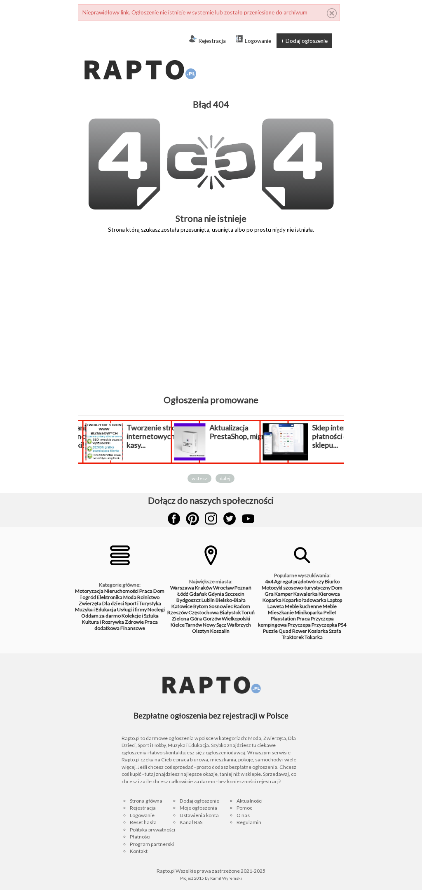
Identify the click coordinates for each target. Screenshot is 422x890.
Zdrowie (134, 622)
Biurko (332, 581)
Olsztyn (200, 631)
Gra (269, 594)
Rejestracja (212, 41)
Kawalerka (305, 594)
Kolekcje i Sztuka (140, 616)
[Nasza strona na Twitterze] (229, 518)
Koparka (272, 600)
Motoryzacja (89, 591)
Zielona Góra (187, 618)
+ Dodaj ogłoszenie (304, 41)
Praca (145, 591)
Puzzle (270, 631)
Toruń (248, 612)
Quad (285, 631)
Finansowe (132, 628)
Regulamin (249, 822)
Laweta (275, 606)
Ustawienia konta (199, 815)
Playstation (283, 618)
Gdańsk (198, 594)
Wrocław (223, 588)
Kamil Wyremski (226, 878)
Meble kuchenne (303, 606)
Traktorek (293, 637)
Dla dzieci (113, 603)
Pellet (330, 612)
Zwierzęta (90, 603)
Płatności (140, 837)
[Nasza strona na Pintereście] (192, 518)
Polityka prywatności (152, 830)
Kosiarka (318, 631)
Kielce (178, 625)
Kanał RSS (191, 822)
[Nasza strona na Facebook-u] (174, 518)
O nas (243, 815)
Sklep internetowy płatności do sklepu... (341, 436)
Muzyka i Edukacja (95, 609)
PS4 (342, 625)
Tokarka (314, 637)
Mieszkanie (281, 612)
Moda (129, 597)
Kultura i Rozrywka (103, 622)
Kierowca (329, 594)
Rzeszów (177, 612)
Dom (336, 588)
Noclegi (156, 609)
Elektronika (109, 597)
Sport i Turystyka (143, 603)
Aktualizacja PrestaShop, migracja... (245, 432)
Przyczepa (299, 625)
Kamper (283, 594)
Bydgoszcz (188, 600)
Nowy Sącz (214, 625)
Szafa (335, 631)
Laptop (334, 600)
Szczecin (234, 594)
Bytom (200, 606)
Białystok (230, 612)
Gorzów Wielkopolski (226, 618)
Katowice (181, 606)
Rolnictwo (148, 597)
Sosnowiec (221, 606)
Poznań (242, 588)
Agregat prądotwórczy (299, 581)
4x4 (269, 581)
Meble (330, 606)
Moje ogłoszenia (198, 808)
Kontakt (139, 851)
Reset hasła (143, 822)
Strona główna (146, 801)
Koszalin (220, 631)
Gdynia (216, 594)
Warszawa (182, 588)
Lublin (208, 600)
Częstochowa (203, 612)
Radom (242, 606)
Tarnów (193, 625)
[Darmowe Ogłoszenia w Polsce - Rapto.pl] (140, 53)
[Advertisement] (211, 320)
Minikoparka (309, 612)
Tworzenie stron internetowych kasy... (153, 436)
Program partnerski (152, 844)
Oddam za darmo (101, 616)
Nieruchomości (121, 591)
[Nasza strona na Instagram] (211, 518)
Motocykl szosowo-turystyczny (296, 588)
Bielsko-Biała (231, 600)
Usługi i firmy (132, 609)
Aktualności (250, 801)
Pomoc (244, 808)
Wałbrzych (239, 625)
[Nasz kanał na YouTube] (248, 518)
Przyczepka (324, 625)
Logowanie (258, 41)
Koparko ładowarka (304, 600)
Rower (299, 631)
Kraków (203, 588)
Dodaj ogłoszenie (199, 801)
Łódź (182, 594)
